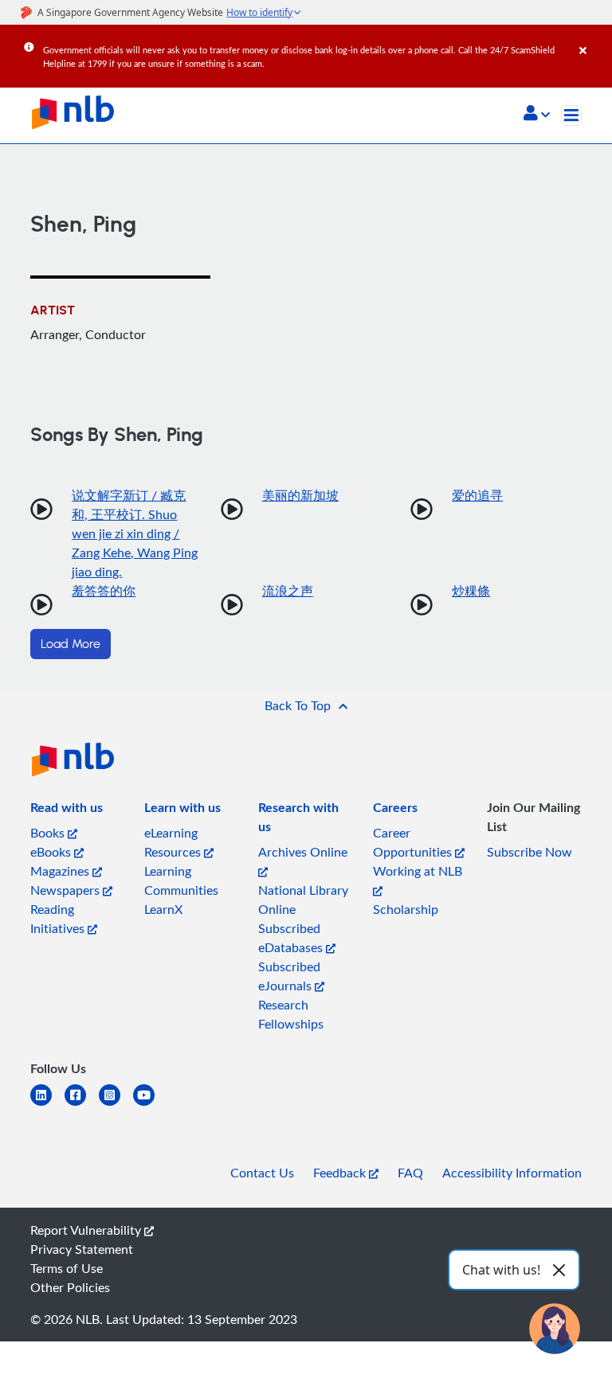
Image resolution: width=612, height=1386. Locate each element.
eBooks (52, 852)
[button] (537, 114)
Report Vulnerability (87, 1230)
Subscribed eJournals (289, 976)
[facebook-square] (82, 1104)
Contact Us (262, 1172)
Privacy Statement (81, 1249)
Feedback (341, 1172)
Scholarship (405, 909)
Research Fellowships (291, 1014)
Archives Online (302, 852)
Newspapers (66, 890)
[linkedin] (47, 1104)
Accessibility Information (512, 1172)
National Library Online (303, 899)
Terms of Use (66, 1268)
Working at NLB (417, 871)
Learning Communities (181, 880)
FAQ (410, 1172)
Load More (70, 644)
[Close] (593, 39)
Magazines (61, 871)
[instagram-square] (116, 1104)
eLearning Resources (174, 842)
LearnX (163, 909)
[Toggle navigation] (571, 115)
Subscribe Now (529, 852)
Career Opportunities (414, 842)
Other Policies (70, 1287)
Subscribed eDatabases (292, 937)
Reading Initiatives (59, 918)
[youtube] (150, 1104)
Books (49, 832)
